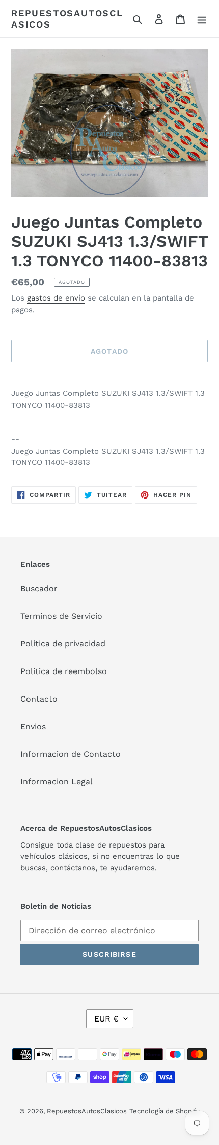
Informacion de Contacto (70, 754)
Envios (33, 726)
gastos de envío (56, 298)
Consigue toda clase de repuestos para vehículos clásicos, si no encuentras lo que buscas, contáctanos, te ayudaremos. (100, 856)
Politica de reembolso (63, 671)
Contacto (39, 699)
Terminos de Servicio (61, 616)
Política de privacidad (62, 644)
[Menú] (201, 19)
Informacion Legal (56, 781)
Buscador (39, 588)
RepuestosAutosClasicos (67, 19)
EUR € (106, 1019)
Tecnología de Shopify (164, 1111)
